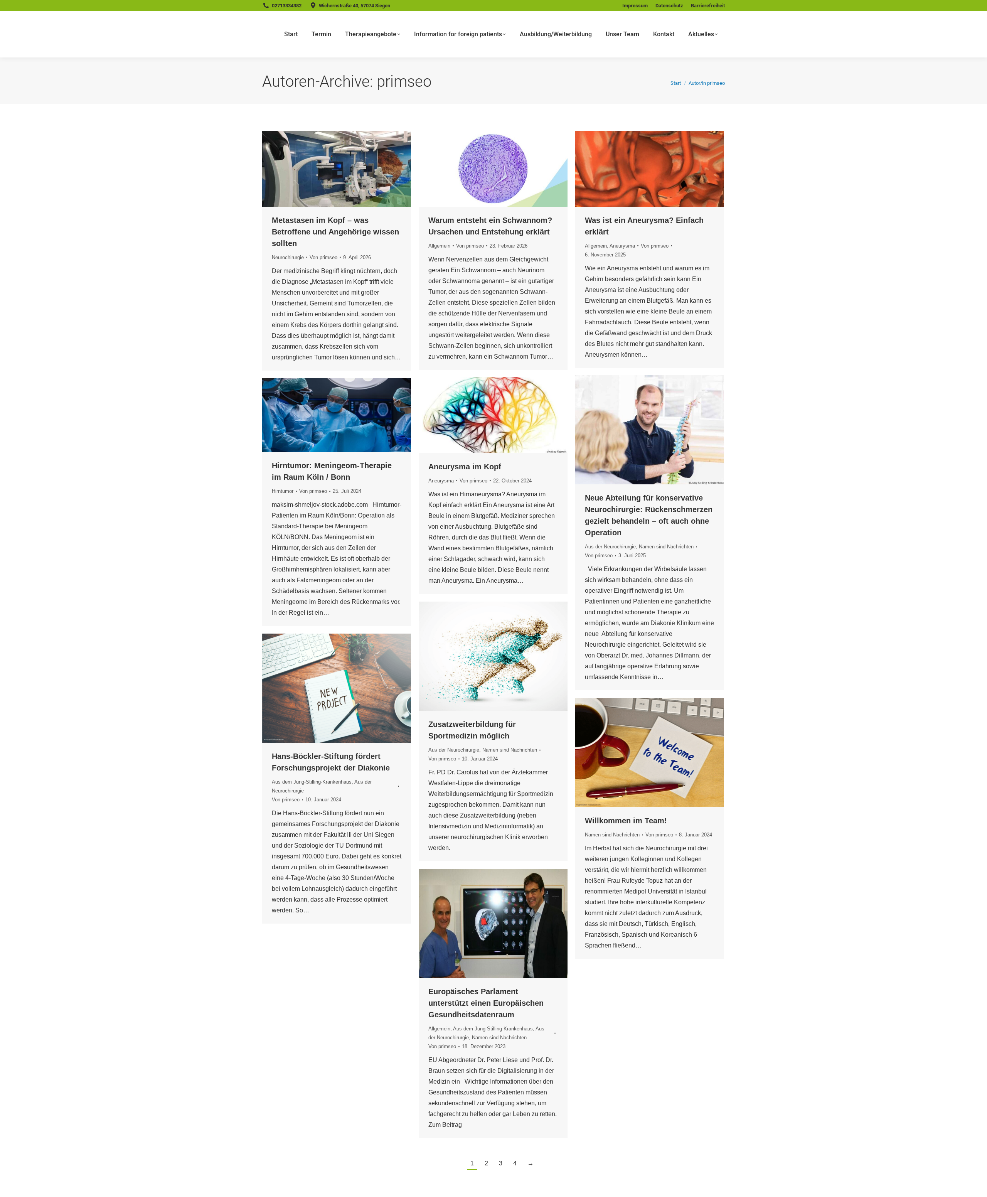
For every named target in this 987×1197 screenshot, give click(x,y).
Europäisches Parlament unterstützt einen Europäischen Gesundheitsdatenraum (486, 1003)
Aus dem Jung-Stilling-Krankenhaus (312, 782)
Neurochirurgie (288, 257)
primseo (404, 81)
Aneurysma (622, 246)
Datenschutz (669, 5)
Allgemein (439, 246)
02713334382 (286, 5)
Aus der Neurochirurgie (610, 547)
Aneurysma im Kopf (464, 466)
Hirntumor (282, 491)
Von (323, 257)
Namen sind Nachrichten (666, 547)
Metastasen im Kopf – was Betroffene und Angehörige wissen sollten (335, 232)
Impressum (635, 5)
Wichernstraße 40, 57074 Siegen (354, 5)
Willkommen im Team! (626, 820)
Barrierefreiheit (708, 5)
